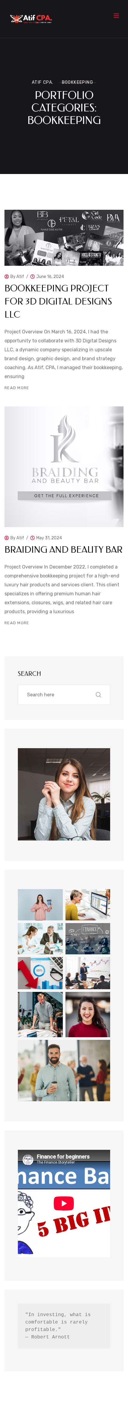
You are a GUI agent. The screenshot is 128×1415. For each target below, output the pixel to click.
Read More (16, 388)
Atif (20, 276)
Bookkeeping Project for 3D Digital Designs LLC (58, 301)
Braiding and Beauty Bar (63, 549)
